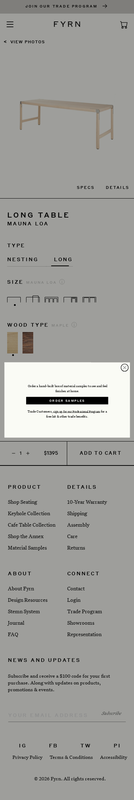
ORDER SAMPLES (67, 401)
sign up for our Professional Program (76, 411)
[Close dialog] (124, 367)
